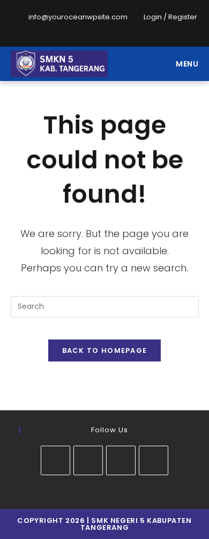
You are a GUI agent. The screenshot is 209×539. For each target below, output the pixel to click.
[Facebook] (63, 28)
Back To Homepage (104, 350)
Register (182, 17)
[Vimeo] (137, 28)
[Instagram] (112, 28)
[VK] (100, 28)
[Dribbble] (87, 28)
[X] (50, 28)
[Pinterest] (75, 28)
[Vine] (149, 28)
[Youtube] (124, 28)
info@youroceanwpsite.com (78, 17)
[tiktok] (153, 460)
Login (153, 17)
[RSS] (160, 28)
